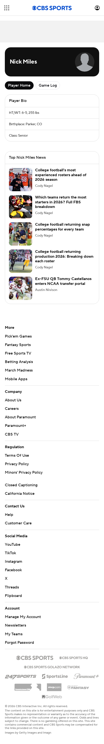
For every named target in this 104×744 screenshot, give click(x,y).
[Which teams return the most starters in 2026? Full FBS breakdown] (20, 206)
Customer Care (18, 523)
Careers (12, 408)
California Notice (20, 493)
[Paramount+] (86, 675)
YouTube (12, 544)
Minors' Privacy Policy (24, 472)
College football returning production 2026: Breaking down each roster (64, 256)
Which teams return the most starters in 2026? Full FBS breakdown (60, 202)
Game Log (48, 85)
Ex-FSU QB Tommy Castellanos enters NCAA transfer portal (63, 281)
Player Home (19, 85)
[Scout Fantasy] (78, 687)
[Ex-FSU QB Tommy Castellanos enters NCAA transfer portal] (20, 288)
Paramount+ (15, 425)
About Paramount (20, 417)
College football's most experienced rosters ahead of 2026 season (60, 175)
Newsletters (15, 625)
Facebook (13, 570)
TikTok (10, 553)
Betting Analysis (19, 361)
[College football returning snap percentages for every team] (20, 234)
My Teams (13, 634)
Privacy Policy (17, 464)
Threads (12, 587)
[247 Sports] (20, 675)
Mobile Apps (16, 379)
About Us (13, 400)
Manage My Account (23, 616)
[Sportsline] (55, 675)
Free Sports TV (18, 353)
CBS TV (12, 434)
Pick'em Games (18, 336)
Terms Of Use (17, 455)
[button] (7, 8)
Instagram (13, 561)
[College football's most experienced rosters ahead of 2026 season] (20, 179)
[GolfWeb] (52, 696)
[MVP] (54, 685)
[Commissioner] (28, 685)
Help (9, 514)
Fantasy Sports (18, 344)
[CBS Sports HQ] (73, 657)
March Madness (19, 370)
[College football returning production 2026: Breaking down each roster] (20, 261)
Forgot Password (19, 642)
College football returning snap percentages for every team (62, 226)
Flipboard (13, 595)
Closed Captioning (21, 485)
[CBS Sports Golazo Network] (52, 666)
